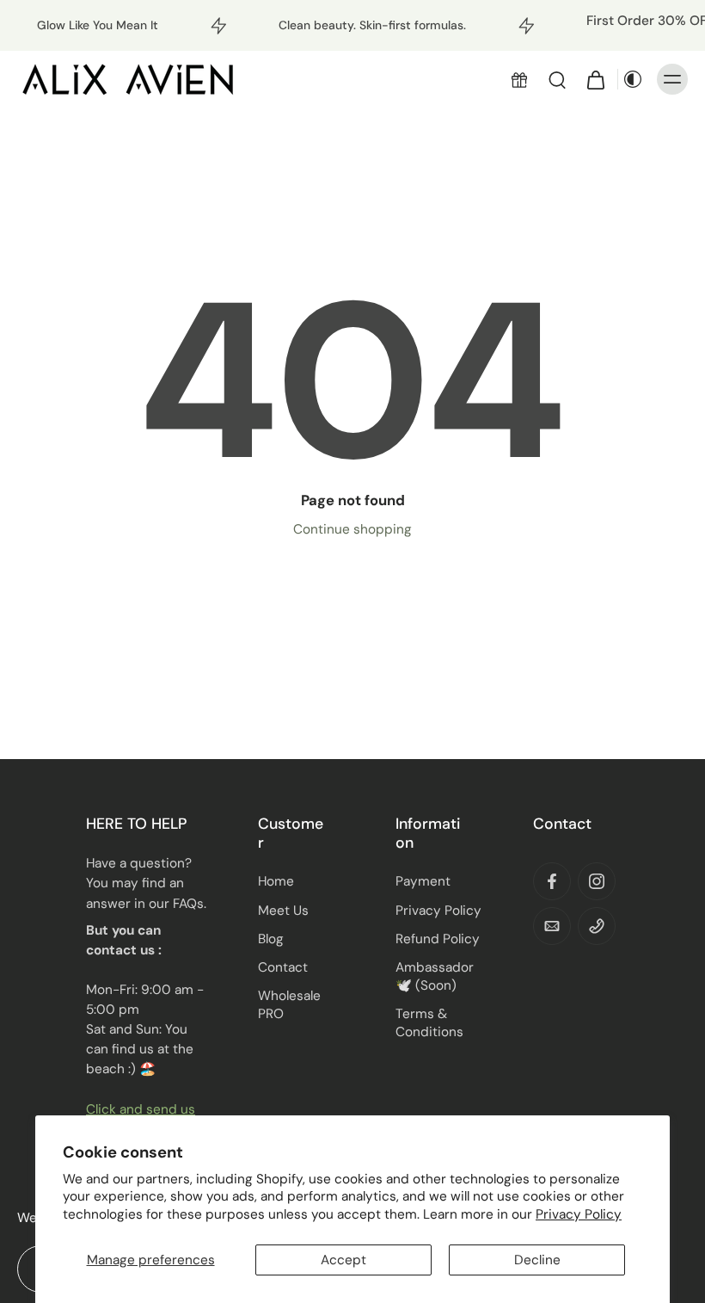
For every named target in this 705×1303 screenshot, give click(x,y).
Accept (343, 1260)
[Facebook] (552, 881)
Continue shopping (352, 529)
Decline (537, 1260)
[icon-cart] (595, 79)
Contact (283, 967)
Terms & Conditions (429, 1023)
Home (276, 881)
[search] (557, 79)
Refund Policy (437, 939)
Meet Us (283, 910)
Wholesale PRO (289, 1004)
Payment (423, 881)
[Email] (552, 926)
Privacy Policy (579, 1214)
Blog (271, 939)
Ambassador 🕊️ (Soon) (434, 976)
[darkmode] (633, 79)
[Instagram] (597, 881)
